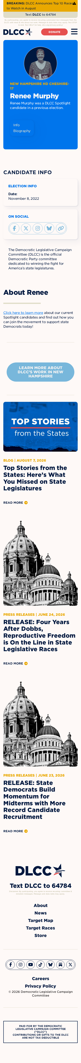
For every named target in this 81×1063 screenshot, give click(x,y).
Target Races (40, 928)
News (40, 913)
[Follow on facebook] (14, 228)
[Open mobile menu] (74, 32)
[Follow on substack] (60, 965)
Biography (22, 131)
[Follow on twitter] (26, 228)
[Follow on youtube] (30, 965)
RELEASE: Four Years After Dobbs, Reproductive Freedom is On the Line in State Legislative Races (39, 636)
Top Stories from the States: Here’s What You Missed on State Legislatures (35, 478)
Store (40, 935)
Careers (40, 978)
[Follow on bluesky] (49, 228)
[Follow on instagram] (38, 228)
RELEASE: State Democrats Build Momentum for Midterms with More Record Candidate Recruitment (34, 799)
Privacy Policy (40, 986)
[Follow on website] (61, 228)
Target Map (40, 920)
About (41, 905)
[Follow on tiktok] (40, 965)
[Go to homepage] (40, 871)
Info (16, 125)
